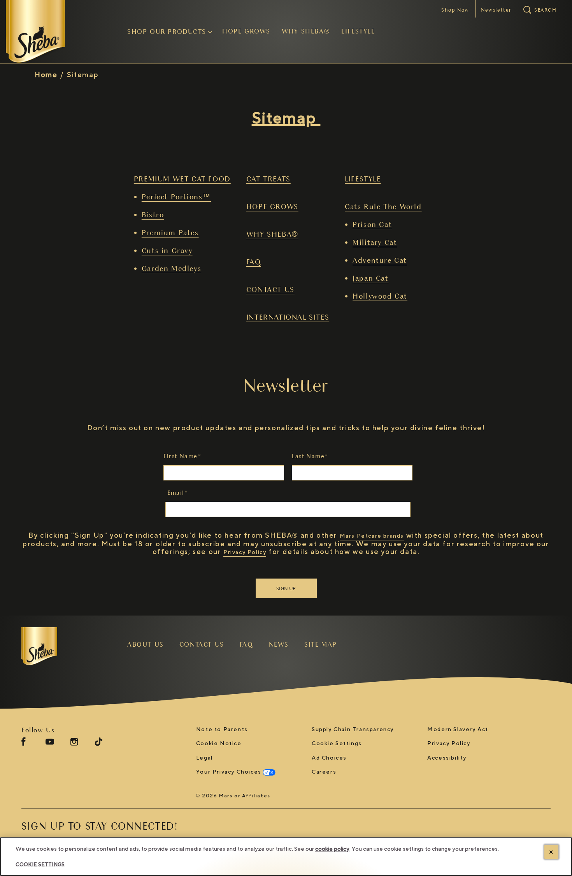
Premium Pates (170, 232)
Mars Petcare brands (372, 536)
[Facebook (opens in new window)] (23, 744)
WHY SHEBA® (272, 234)
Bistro (153, 214)
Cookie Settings (337, 744)
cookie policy (332, 849)
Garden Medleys (171, 268)
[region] (286, 856)
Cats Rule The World (383, 206)
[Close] (551, 852)
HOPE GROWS (272, 206)
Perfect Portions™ (176, 196)
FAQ (253, 261)
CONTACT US (270, 289)
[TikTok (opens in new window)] (98, 744)
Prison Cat (372, 224)
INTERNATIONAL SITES (287, 317)
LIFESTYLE (363, 178)
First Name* (182, 456)
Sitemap (82, 74)
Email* (177, 492)
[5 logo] (62, 646)
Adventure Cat (380, 260)
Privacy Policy (244, 552)
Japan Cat (370, 278)
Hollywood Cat (380, 296)
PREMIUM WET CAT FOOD (182, 178)
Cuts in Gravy (167, 250)
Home (46, 74)
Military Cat (375, 242)
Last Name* (310, 456)
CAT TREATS (268, 178)
